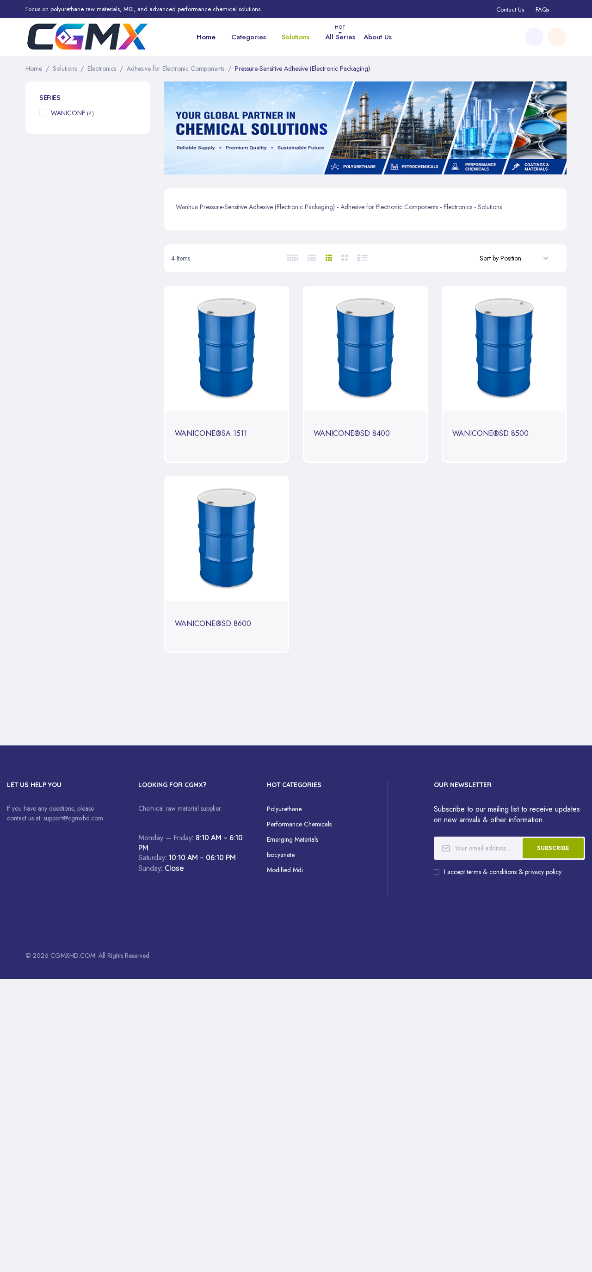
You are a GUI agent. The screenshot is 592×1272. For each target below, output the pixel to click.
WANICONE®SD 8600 (213, 624)
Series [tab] (49, 97)
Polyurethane (284, 808)
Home (33, 68)
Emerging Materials (292, 839)
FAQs (542, 9)
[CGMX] (87, 36)
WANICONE (72, 113)
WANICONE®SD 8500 (490, 434)
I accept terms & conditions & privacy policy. (503, 871)
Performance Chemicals (299, 824)
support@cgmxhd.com (73, 818)
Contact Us (510, 9)
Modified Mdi (285, 870)
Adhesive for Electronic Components (175, 68)
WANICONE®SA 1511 (211, 434)
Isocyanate (281, 854)
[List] (363, 257)
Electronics (101, 68)
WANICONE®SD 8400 (352, 434)
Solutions (65, 68)
